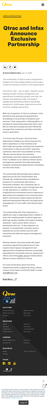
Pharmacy (27, 326)
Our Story (27, 340)
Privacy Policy (15, 398)
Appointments (28, 310)
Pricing (5, 354)
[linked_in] (9, 363)
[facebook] (4, 363)
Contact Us (7, 343)
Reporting (27, 313)
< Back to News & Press (12, 16)
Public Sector (7, 331)
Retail (5, 324)
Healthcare (7, 329)
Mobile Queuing (8, 313)
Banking (6, 326)
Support (6, 315)
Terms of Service (30, 351)
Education (27, 331)
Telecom (27, 324)
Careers (26, 343)
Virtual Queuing (8, 310)
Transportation (29, 329)
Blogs (5, 351)
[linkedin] (5, 67)
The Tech (27, 315)
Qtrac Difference (9, 340)
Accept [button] (22, 402)
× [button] (43, 380)
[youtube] (14, 363)
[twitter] (10, 67)
